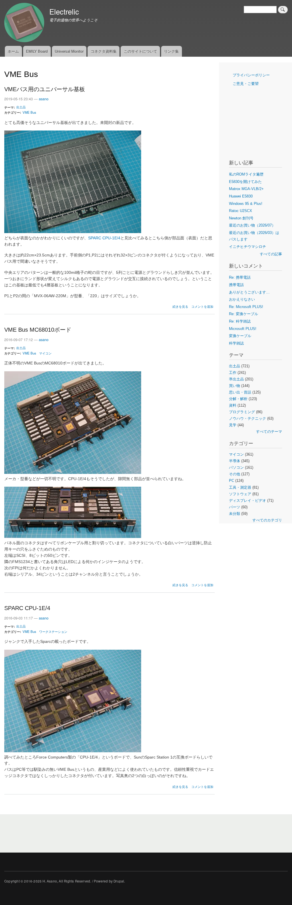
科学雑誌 (236, 343)
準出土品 (236, 379)
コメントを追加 (202, 306)
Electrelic (64, 11)
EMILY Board (37, 51)
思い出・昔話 (240, 392)
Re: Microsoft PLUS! (246, 307)
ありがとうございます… (249, 292)
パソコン (236, 467)
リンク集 (171, 51)
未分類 (234, 513)
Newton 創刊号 (241, 218)
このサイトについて (140, 51)
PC (231, 480)
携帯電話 (236, 285)
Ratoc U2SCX (240, 211)
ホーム (13, 51)
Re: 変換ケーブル (243, 314)
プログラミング (242, 412)
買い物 (234, 386)
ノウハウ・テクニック (247, 418)
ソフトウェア (240, 494)
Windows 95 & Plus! (245, 203)
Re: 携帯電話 (240, 277)
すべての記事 (271, 254)
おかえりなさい (242, 299)
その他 (234, 474)
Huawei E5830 (241, 196)
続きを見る (180, 306)
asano (43, 98)
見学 (232, 425)
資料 (232, 405)
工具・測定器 (240, 487)
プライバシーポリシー (251, 75)
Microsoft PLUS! (242, 329)
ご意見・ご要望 (246, 83)
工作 (232, 372)
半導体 (234, 461)
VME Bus (29, 112)
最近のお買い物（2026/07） (252, 225)
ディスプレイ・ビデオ (247, 500)
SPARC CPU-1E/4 (104, 238)
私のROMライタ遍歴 (246, 174)
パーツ (234, 507)
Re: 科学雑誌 (240, 321)
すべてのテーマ (269, 431)
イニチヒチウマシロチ (247, 246)
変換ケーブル (240, 336)
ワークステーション (53, 631)
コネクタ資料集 (104, 51)
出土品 (21, 107)
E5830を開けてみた (245, 182)
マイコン (45, 353)
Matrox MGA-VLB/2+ (246, 189)
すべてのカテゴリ (267, 520)
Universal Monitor (69, 51)
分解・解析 (238, 399)
